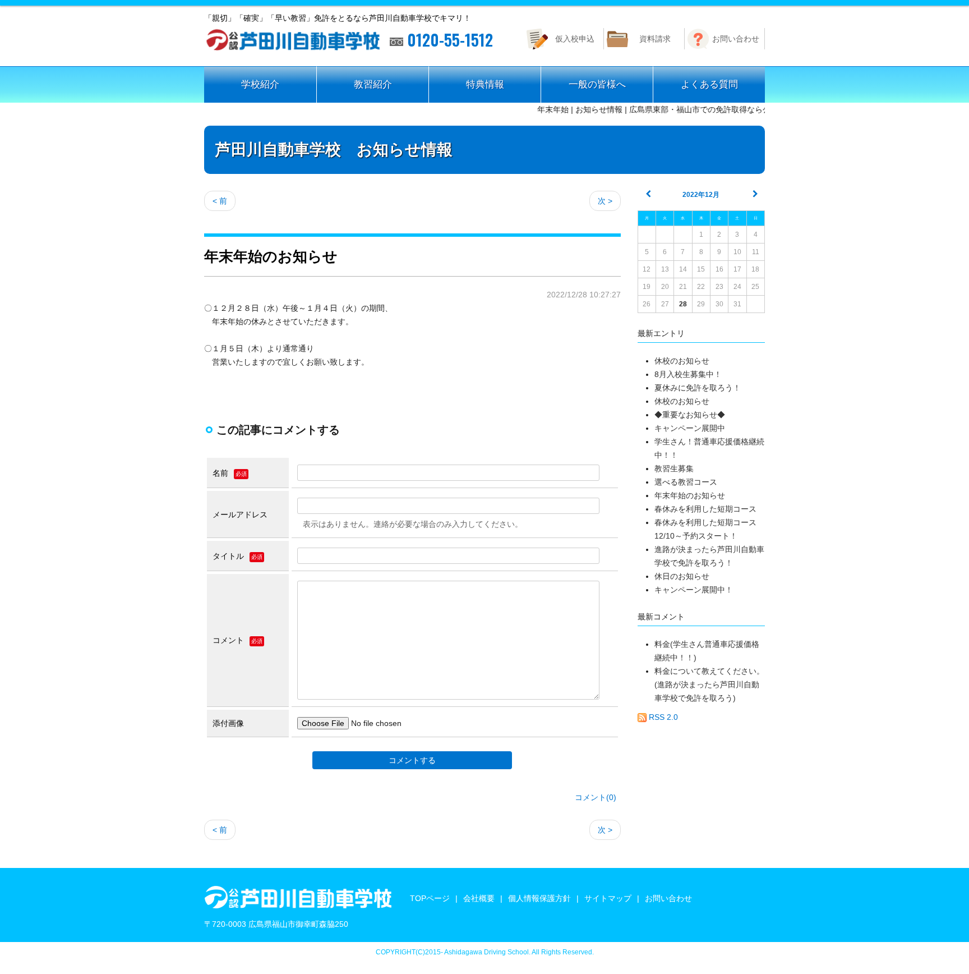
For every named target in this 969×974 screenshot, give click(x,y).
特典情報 (485, 84)
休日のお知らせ (681, 576)
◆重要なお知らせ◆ (689, 414)
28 (683, 304)
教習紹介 (373, 84)
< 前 (220, 200)
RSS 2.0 (662, 717)
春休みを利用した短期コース (705, 508)
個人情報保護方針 (539, 898)
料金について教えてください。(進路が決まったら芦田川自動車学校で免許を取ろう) (709, 684)
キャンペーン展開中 (689, 428)
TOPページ (430, 898)
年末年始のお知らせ (689, 495)
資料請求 (655, 38)
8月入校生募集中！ (688, 374)
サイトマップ (607, 898)
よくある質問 (709, 84)
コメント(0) (595, 797)
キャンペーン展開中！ (693, 589)
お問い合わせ (735, 38)
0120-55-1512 (448, 39)
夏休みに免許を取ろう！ (697, 387)
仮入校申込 (574, 38)
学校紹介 (260, 84)
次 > (605, 200)
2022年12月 (700, 195)
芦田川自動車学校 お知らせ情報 (334, 149)
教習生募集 (674, 468)
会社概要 (479, 898)
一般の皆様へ (597, 84)
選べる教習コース (689, 481)
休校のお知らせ (681, 360)
